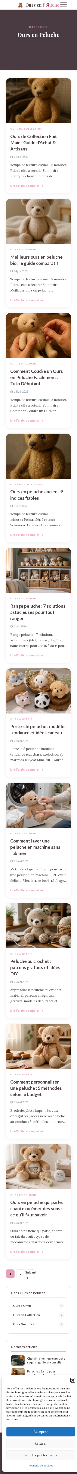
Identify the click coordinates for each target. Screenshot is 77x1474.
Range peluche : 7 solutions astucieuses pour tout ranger (37, 612)
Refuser (40, 1443)
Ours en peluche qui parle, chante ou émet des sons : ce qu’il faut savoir (36, 1208)
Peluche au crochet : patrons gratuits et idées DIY (35, 967)
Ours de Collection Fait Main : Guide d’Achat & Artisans (33, 142)
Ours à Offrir (21, 719)
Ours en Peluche (23, 249)
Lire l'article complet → (26, 185)
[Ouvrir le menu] (63, 4)
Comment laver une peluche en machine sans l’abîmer (35, 847)
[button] (73, 1380)
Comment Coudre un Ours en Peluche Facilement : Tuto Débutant (36, 377)
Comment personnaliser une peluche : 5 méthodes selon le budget (36, 1088)
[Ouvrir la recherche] (48, 4)
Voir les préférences (40, 1455)
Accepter (41, 1432)
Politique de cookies (40, 1465)
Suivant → (31, 1274)
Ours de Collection (26, 129)
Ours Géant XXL (37, 1324)
